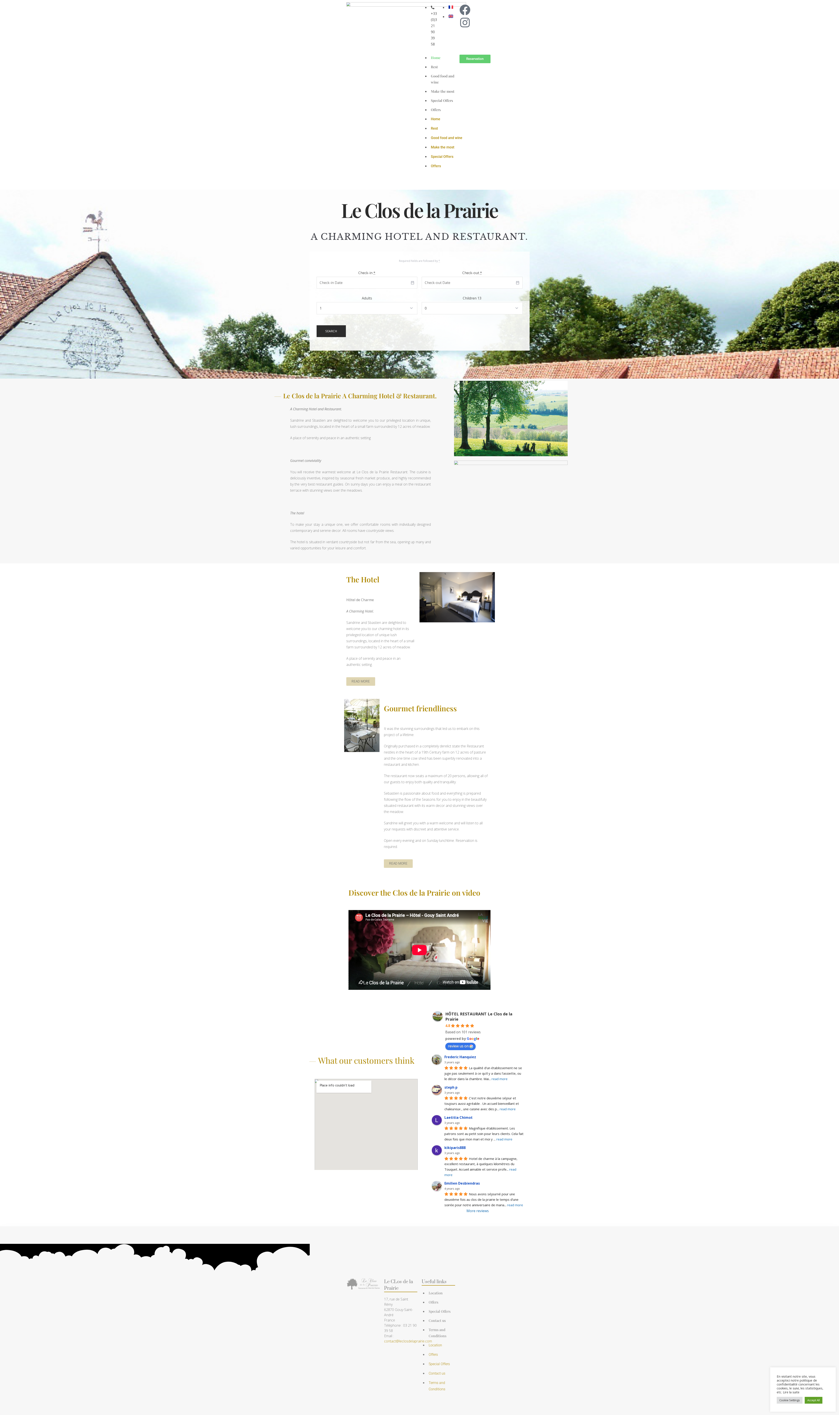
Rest (434, 66)
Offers (436, 109)
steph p (451, 1087)
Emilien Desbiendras (462, 1183)
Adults (367, 298)
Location (436, 1293)
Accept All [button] (813, 1400)
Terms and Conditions (437, 1332)
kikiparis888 (455, 1147)
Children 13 (472, 298)
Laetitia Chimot (458, 1117)
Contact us (437, 1320)
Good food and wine (446, 138)
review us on (458, 1046)
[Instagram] (464, 22)
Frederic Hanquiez (460, 1057)
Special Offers (442, 100)
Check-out (472, 272)
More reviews (477, 1210)
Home (435, 57)
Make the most (442, 91)
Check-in (366, 272)
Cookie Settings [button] (789, 1400)
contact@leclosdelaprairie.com (408, 1341)
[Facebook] (464, 9)
